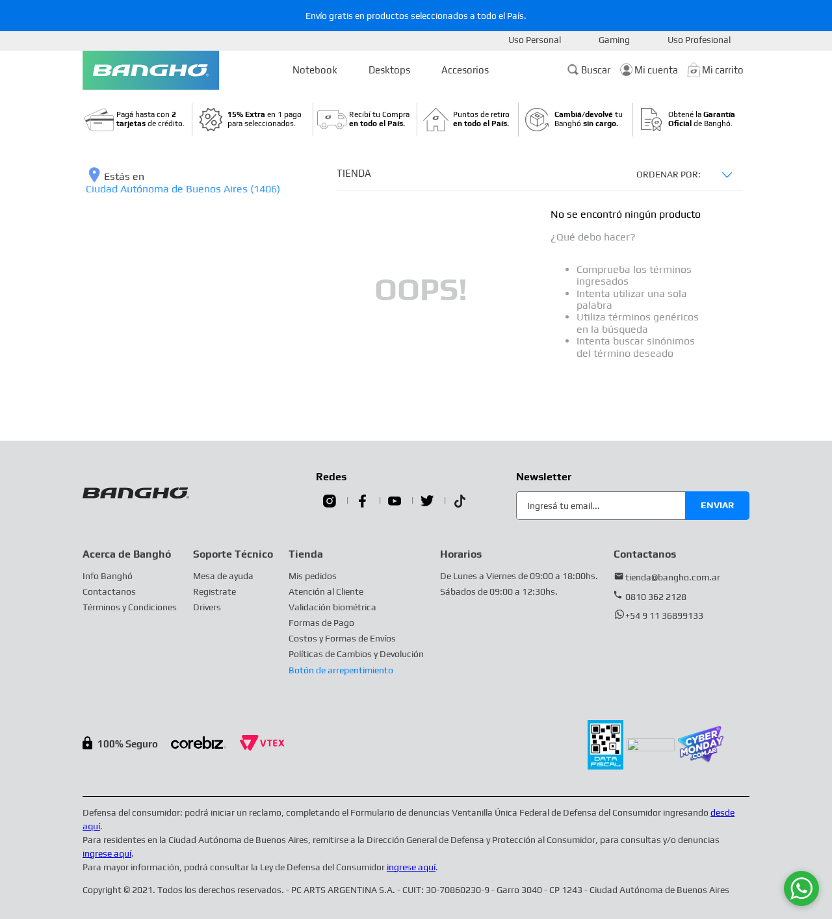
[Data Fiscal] (605, 766)
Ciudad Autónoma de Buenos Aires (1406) (183, 189)
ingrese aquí (107, 853)
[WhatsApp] (801, 888)
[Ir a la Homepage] (151, 70)
